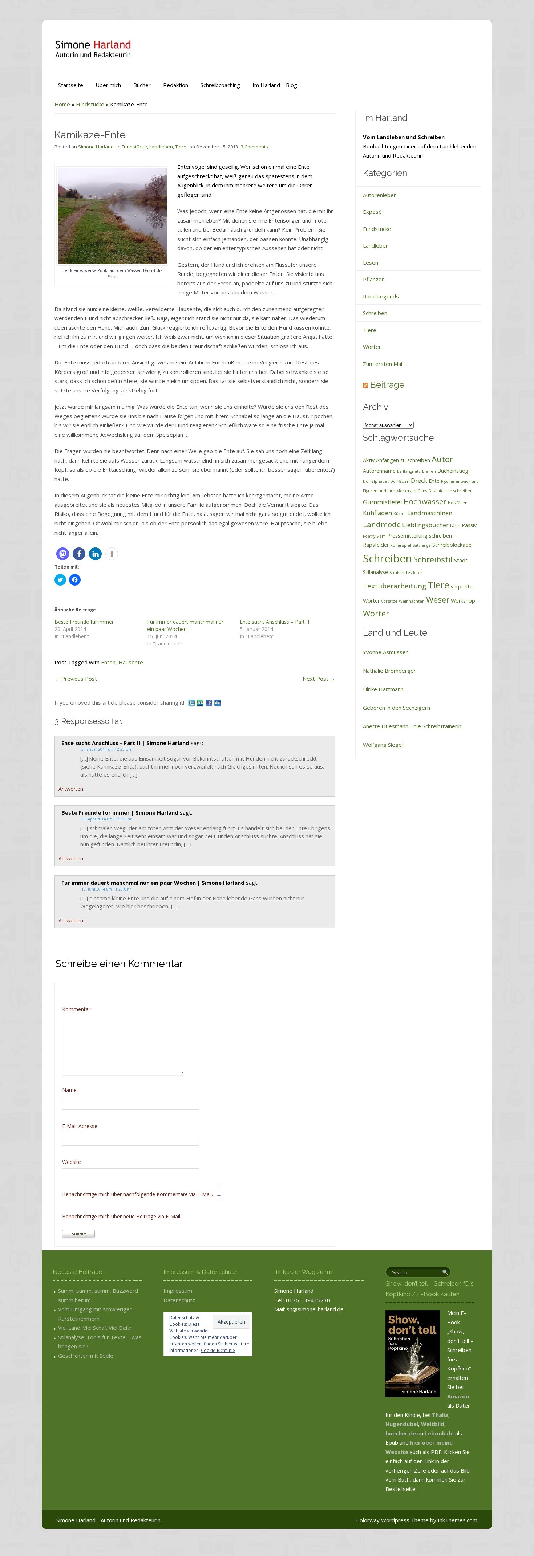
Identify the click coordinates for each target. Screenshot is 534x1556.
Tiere (180, 146)
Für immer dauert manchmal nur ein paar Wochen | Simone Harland (152, 882)
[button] (62, 553)
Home (62, 104)
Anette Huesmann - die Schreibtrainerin (412, 726)
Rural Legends (381, 296)
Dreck (419, 480)
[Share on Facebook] (209, 702)
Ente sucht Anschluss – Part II (274, 621)
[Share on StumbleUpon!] (201, 702)
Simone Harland (96, 146)
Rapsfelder (376, 544)
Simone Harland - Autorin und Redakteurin (108, 1520)
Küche (399, 513)
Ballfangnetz (409, 471)
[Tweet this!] (192, 702)
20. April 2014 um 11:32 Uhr (106, 819)
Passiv (469, 525)
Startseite (70, 85)
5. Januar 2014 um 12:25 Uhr (107, 749)
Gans (422, 490)
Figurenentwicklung (459, 481)
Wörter (372, 346)
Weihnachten (412, 601)
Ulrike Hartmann (383, 689)
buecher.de (400, 1433)
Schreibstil (433, 559)
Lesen (370, 262)
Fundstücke (90, 104)
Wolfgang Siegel (383, 744)
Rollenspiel (400, 545)
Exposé (372, 211)
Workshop (463, 600)
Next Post (319, 678)
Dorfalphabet (376, 481)
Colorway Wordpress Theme (392, 1520)
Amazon (458, 1396)
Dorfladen (399, 481)
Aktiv (369, 460)
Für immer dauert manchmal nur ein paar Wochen (185, 625)
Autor (442, 458)
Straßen (396, 572)
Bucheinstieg (452, 470)
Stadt (461, 560)
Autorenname (379, 470)
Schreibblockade (452, 544)
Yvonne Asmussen (386, 652)
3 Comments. (255, 146)
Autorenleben (380, 195)
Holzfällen (458, 502)
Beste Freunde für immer (84, 621)
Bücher (142, 85)
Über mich (108, 85)
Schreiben (375, 313)
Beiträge (387, 384)
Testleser (414, 572)
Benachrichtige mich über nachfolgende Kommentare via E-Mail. (137, 1194)
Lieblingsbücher (425, 525)
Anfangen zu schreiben (403, 460)
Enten (108, 662)
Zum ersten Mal (382, 363)
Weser (437, 599)
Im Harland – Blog (274, 85)
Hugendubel (401, 1423)
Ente (434, 480)
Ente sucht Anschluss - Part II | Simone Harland (125, 742)
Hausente (130, 662)
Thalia (440, 1414)
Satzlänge (422, 545)
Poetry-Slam (374, 536)
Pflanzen (374, 279)
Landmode (382, 524)
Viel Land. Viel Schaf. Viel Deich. (96, 1327)
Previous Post (75, 678)
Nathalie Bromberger (389, 670)
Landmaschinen (429, 513)
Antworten (70, 788)
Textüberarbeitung (394, 586)
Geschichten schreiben (450, 490)
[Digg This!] (217, 702)
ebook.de (441, 1433)
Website (71, 1161)
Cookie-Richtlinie (218, 1350)
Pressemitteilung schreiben (419, 535)
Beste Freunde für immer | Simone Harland (119, 812)
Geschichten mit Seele (85, 1355)
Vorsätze (389, 601)
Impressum (177, 1290)
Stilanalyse (375, 572)
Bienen (429, 471)
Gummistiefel (382, 502)
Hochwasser (425, 501)
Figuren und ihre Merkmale (389, 490)
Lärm (455, 525)
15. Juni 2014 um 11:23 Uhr (106, 889)
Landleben (161, 146)
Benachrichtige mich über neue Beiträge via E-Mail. (121, 1216)
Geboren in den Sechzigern (396, 707)
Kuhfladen (377, 513)
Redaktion (175, 85)
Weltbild (432, 1423)
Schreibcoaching (220, 85)
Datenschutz (179, 1300)
